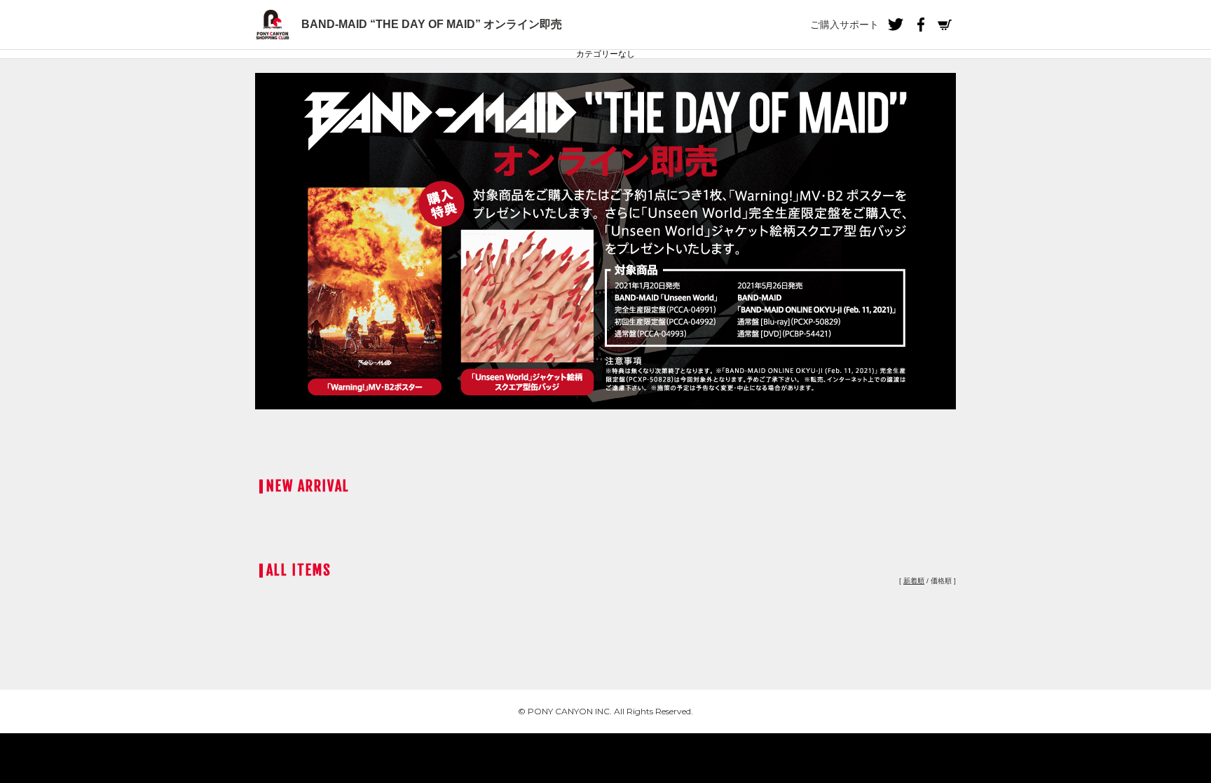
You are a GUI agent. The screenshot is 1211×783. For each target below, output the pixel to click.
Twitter (895, 24)
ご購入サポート (844, 24)
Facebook (920, 24)
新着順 (913, 581)
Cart (944, 24)
